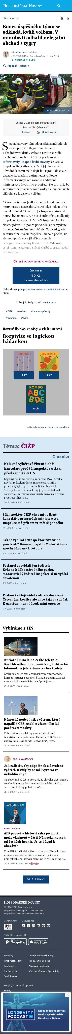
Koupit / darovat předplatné (18, 985)
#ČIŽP (9, 311)
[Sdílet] (61, 18)
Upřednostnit (49, 132)
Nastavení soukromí (39, 966)
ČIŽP (28, 446)
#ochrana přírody (40, 311)
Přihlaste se (49, 302)
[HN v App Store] (38, 941)
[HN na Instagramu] (33, 925)
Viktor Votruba (19, 52)
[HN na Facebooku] (28, 925)
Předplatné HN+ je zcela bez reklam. (52, 427)
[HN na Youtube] (48, 925)
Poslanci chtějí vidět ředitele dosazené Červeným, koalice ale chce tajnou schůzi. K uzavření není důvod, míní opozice (35, 599)
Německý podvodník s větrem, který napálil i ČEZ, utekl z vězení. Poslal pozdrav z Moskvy (32, 723)
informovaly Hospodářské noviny (26, 162)
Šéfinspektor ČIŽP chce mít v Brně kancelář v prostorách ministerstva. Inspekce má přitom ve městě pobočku (33, 518)
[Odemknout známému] (67, 18)
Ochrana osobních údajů (41, 956)
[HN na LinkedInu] (38, 925)
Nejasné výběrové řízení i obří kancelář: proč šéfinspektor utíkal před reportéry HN (33, 468)
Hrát (23, 375)
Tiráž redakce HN (13, 961)
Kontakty (8, 956)
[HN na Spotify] (43, 925)
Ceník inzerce (10, 976)
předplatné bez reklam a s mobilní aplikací (41, 289)
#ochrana (11, 317)
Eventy (7, 991)
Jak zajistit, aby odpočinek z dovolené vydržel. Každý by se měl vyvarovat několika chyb (33, 770)
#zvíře (24, 317)
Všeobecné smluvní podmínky (44, 971)
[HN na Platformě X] (23, 925)
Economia (9, 966)
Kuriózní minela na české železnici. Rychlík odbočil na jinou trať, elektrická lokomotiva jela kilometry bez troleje (36, 664)
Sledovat (26, 132)
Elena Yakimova (23, 759)
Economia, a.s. (25, 907)
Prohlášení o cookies (39, 961)
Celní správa (59, 111)
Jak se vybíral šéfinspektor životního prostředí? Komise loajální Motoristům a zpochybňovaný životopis (35, 544)
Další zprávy (36, 879)
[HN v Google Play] (15, 941)
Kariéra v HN (10, 971)
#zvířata (21, 311)
